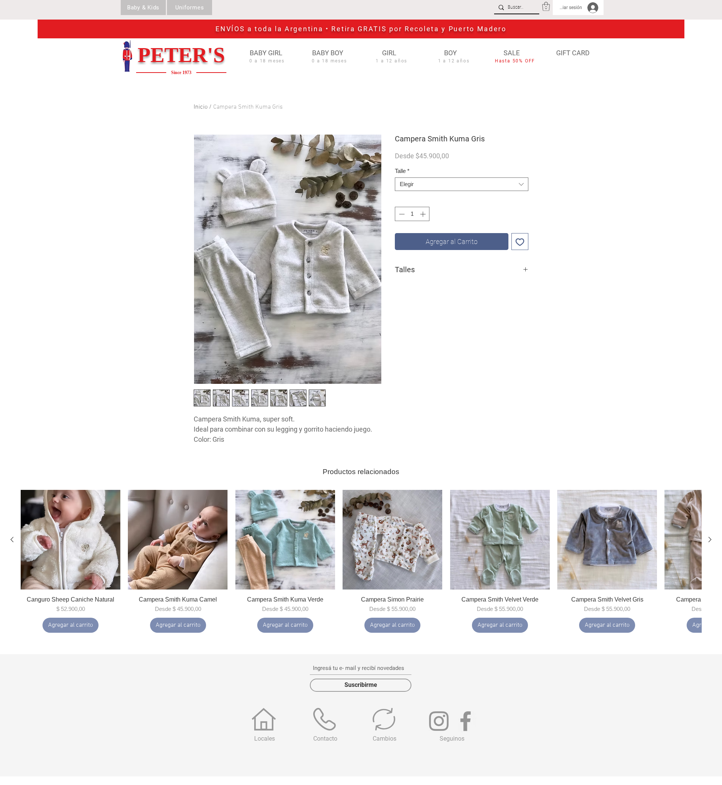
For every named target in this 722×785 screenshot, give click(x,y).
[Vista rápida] (70, 540)
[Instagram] (439, 721)
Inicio (201, 107)
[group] (361, 561)
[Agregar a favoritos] (519, 241)
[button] (546, 6)
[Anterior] (12, 539)
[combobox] (461, 184)
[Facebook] (465, 721)
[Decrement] (401, 214)
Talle (402, 171)
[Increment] (424, 214)
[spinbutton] (412, 214)
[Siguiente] (709, 539)
